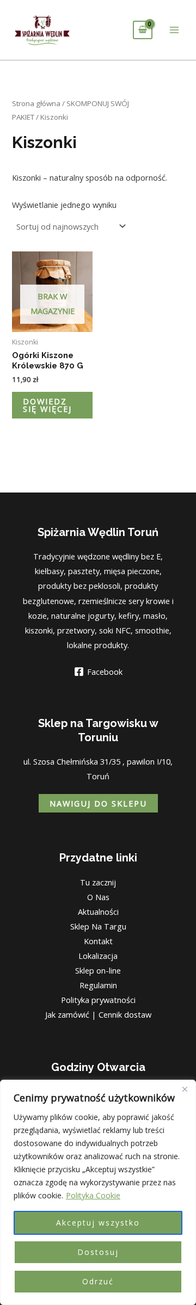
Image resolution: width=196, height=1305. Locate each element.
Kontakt (98, 940)
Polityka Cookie (93, 1195)
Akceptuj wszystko (98, 1222)
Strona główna (36, 103)
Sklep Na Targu (98, 926)
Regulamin (98, 985)
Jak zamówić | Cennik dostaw (98, 1014)
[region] (98, 1192)
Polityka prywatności (98, 999)
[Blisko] (184, 1088)
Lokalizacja (98, 955)
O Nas (98, 896)
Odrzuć (98, 1281)
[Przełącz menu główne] (174, 30)
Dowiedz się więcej (47, 405)
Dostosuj (98, 1252)
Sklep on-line (98, 970)
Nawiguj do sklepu (98, 803)
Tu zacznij (98, 882)
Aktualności (98, 911)
